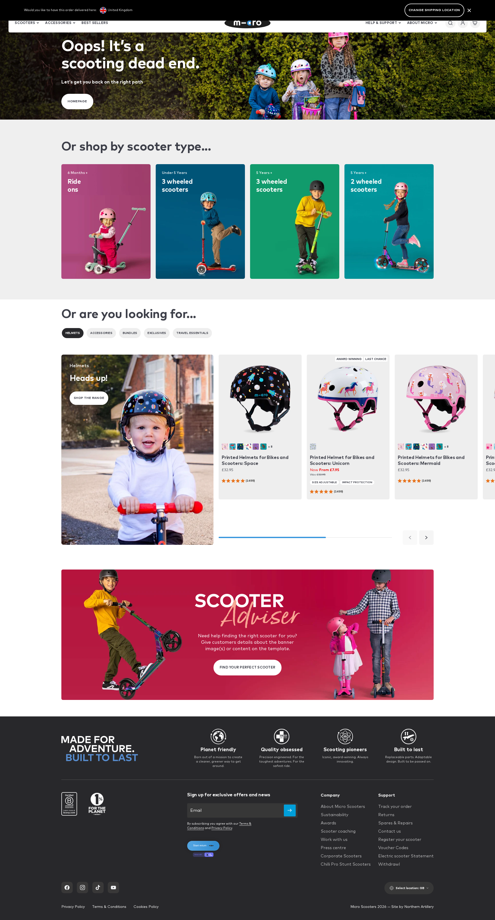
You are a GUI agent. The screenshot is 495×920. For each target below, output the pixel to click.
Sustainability (334, 815)
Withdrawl (389, 864)
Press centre (333, 848)
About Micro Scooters (343, 807)
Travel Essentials (192, 333)
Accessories (101, 333)
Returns (386, 815)
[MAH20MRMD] (225, 447)
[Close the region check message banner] (469, 10)
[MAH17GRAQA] (263, 447)
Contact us (389, 831)
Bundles (130, 333)
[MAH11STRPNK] (489, 447)
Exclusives (156, 333)
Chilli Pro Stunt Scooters (346, 864)
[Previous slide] (410, 537)
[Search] (450, 23)
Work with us (334, 840)
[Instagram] (82, 887)
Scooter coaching (338, 831)
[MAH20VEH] (240, 447)
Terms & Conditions (109, 907)
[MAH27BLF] (313, 447)
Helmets (72, 333)
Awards (328, 823)
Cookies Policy (146, 907)
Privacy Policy (221, 828)
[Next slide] (426, 537)
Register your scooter (399, 840)
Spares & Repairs (395, 823)
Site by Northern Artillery (412, 907)
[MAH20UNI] (248, 447)
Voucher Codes (393, 848)
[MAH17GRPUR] (256, 447)
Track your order (395, 807)
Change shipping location (434, 10)
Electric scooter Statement (406, 856)
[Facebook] (67, 887)
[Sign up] (290, 810)
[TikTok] (98, 887)
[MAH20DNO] (232, 447)
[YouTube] (113, 887)
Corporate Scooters (341, 856)
